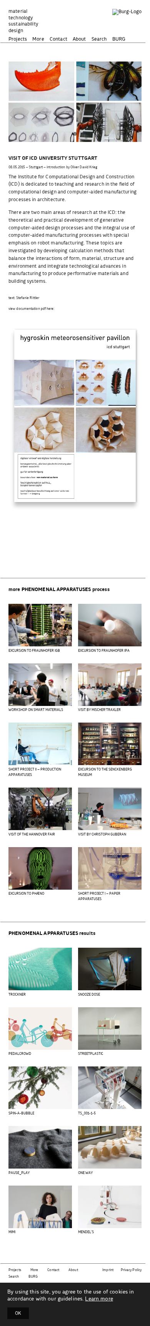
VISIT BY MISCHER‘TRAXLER (99, 710)
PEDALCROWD (19, 1054)
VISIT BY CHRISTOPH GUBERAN (102, 834)
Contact (58, 39)
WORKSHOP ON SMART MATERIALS (35, 710)
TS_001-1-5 (87, 1113)
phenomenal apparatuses (56, 589)
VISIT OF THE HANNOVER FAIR (31, 834)
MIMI (11, 1232)
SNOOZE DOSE (89, 994)
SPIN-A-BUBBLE (21, 1113)
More (38, 39)
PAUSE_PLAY (19, 1173)
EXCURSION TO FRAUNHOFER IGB (34, 651)
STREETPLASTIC (90, 1054)
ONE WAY (85, 1173)
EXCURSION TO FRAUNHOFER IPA (104, 651)
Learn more (99, 1299)
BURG (119, 39)
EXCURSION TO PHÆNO (26, 893)
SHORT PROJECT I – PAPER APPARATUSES (99, 896)
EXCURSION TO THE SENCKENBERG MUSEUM (105, 772)
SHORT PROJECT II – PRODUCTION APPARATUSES (34, 772)
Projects (17, 39)
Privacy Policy (131, 1270)
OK (18, 1313)
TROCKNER (17, 994)
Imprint (107, 1270)
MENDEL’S (86, 1232)
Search (99, 39)
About (79, 39)
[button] (75, 134)
